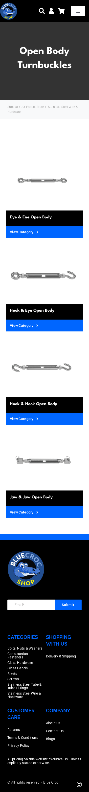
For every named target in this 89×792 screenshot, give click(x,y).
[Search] (42, 11)
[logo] (8, 5)
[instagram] (79, 784)
